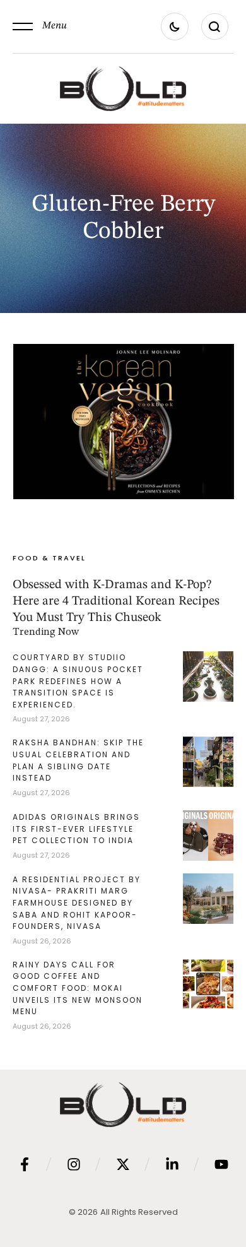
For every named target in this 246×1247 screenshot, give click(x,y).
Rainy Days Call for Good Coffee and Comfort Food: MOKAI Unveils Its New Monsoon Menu (78, 988)
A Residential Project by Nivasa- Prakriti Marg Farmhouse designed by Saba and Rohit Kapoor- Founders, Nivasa (77, 902)
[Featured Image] (123, 421)
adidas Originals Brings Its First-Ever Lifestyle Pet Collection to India (76, 829)
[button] (40, 26)
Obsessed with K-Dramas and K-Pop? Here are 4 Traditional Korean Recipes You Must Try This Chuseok (116, 601)
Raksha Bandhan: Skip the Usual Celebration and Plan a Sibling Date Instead (78, 760)
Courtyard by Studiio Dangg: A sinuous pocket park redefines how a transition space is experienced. (78, 680)
